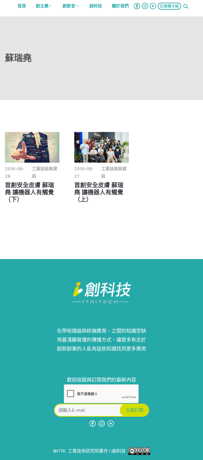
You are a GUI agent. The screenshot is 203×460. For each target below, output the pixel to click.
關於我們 (120, 5)
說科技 (95, 5)
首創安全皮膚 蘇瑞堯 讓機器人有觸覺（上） (98, 192)
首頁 (22, 5)
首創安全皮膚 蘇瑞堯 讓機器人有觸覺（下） (29, 192)
